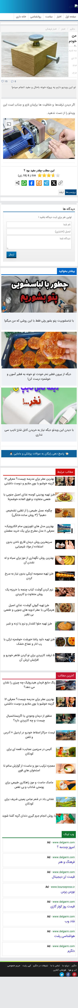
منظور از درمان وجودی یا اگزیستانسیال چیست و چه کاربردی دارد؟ (29, 718)
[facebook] (68, 974)
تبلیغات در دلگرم (40, 965)
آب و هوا (72, 970)
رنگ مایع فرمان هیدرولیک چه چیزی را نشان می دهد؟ (29, 684)
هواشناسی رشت (64, 936)
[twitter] (61, 974)
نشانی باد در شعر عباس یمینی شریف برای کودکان (29, 801)
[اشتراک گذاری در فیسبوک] (31, 183)
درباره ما (65, 965)
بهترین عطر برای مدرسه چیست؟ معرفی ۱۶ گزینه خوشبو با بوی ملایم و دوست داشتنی (29, 701)
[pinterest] (74, 974)
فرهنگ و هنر (66, 862)
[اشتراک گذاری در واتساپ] (24, 183)
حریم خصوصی (13, 965)
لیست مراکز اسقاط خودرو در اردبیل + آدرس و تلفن (29, 734)
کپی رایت (26, 965)
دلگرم (71, 950)
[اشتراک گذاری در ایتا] (39, 183)
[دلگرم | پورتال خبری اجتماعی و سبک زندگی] (73, 6)
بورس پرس (68, 891)
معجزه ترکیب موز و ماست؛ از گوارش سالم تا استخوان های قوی (29, 768)
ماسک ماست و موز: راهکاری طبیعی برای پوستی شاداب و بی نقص (29, 784)
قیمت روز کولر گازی (62, 906)
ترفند (61, 192)
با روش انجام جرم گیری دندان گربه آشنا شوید (29, 815)
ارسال (11, 255)
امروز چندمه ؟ (66, 847)
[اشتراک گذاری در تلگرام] (46, 183)
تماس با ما (55, 965)
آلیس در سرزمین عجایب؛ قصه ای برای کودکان (29, 751)
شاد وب (70, 921)
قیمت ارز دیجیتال (63, 876)
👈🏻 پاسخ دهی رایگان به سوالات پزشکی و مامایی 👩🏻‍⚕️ (39, 453)
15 (6, 81)
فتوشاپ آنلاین (59, 970)
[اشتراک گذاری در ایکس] (54, 183)
